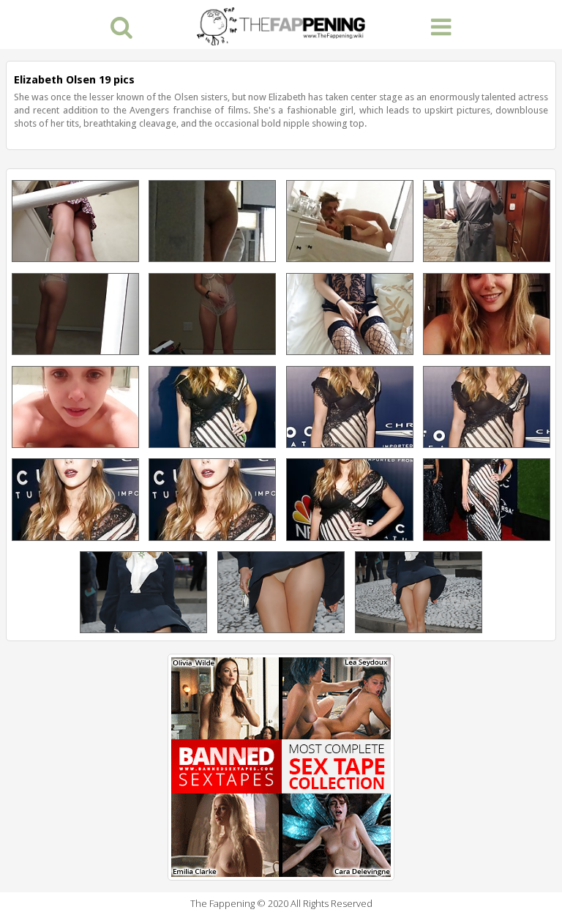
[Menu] (440, 26)
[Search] (121, 26)
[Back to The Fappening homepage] (281, 24)
